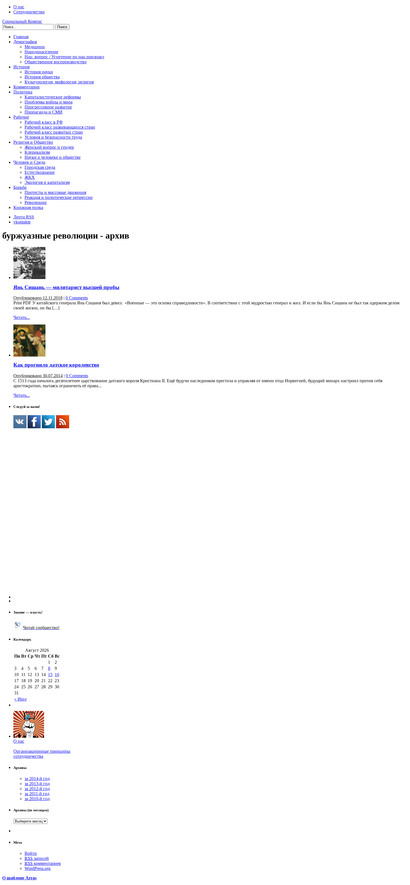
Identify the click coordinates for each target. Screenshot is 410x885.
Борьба (19, 187)
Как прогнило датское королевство (56, 365)
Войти (31, 853)
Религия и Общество (33, 142)
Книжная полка (28, 207)
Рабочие (21, 117)
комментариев (43, 863)
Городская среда (40, 167)
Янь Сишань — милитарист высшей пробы (66, 287)
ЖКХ (30, 177)
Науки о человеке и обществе (53, 157)
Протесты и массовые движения (55, 192)
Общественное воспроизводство (55, 61)
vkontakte (22, 222)
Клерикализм (37, 152)
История (21, 66)
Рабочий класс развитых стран (54, 132)
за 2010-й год (37, 798)
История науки (39, 71)
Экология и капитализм (47, 182)
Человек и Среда (29, 162)
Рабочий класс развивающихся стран (60, 127)
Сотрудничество (29, 11)
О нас (18, 6)
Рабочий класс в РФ (44, 122)
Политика (22, 92)
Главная (20, 36)
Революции (36, 202)
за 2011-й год (37, 793)
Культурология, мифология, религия (59, 82)
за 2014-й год (37, 778)
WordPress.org (37, 868)
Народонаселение (41, 51)
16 (57, 674)
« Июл (20, 699)
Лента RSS (23, 217)
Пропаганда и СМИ (43, 112)
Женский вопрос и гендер (49, 147)
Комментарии (26, 87)
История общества (42, 76)
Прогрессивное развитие (48, 107)
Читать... (21, 317)
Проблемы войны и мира (49, 102)
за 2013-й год (37, 783)
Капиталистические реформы (53, 97)
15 (50, 674)
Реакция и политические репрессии (59, 197)
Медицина (35, 46)
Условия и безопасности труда (53, 137)
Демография (25, 41)
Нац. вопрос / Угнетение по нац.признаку (64, 56)
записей (37, 858)
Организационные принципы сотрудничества (41, 754)
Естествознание (40, 172)
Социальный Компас (22, 21)
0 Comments (77, 297)
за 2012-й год (37, 788)
